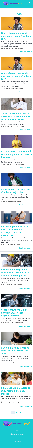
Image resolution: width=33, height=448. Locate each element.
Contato (16, 438)
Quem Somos (16, 441)
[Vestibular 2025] (13, 3)
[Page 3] (20, 412)
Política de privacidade (16, 434)
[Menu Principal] (29, 3)
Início (16, 430)
